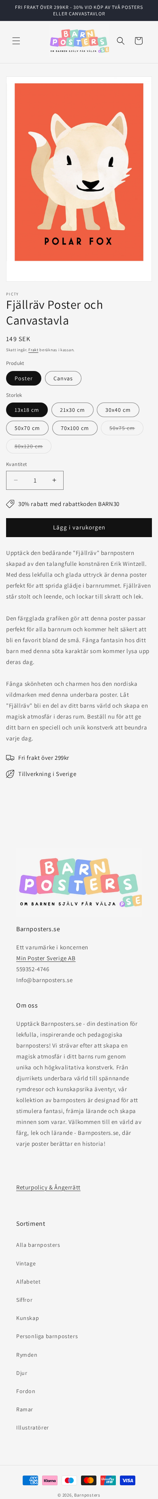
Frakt (33, 349)
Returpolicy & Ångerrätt (48, 1187)
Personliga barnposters (47, 1336)
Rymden (27, 1354)
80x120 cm (33, 447)
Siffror (24, 1299)
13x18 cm (27, 409)
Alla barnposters (38, 1244)
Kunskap (27, 1318)
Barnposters (87, 1495)
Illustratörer (32, 1427)
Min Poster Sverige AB (46, 958)
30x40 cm (118, 409)
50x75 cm (126, 429)
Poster (24, 378)
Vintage (26, 1263)
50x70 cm (27, 428)
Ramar (24, 1409)
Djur (21, 1373)
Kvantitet (16, 464)
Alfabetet (28, 1281)
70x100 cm (75, 428)
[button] (16, 41)
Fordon (26, 1391)
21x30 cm (72, 409)
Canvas (63, 378)
